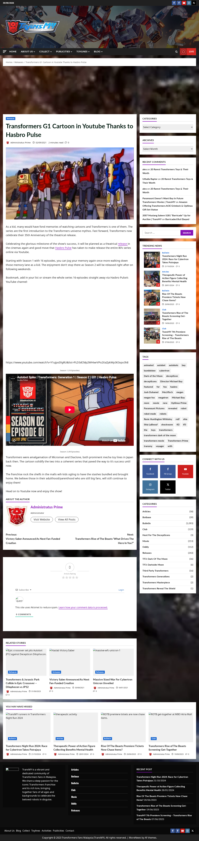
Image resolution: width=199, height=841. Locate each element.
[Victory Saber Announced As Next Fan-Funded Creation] (69, 662)
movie (156, 403)
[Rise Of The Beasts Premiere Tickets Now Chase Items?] (123, 727)
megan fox (149, 398)
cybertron (164, 371)
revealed (172, 408)
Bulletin (165, 253)
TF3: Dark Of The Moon (155, 559)
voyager (160, 446)
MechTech (167, 392)
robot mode (150, 414)
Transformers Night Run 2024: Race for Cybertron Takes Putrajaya (152, 260)
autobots (173, 365)
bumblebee (150, 371)
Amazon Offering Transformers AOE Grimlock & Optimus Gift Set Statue (167, 206)
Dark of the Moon (153, 376)
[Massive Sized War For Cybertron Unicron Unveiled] (113, 662)
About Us (27, 51)
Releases (10, 118)
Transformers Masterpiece (156, 582)
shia (185, 419)
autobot (161, 365)
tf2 (178, 424)
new (165, 403)
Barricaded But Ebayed (177, 219)
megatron (163, 398)
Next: (104, 539)
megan (179, 392)
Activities (46, 830)
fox (165, 387)
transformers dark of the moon (160, 435)
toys (153, 430)
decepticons (150, 381)
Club (164, 310)
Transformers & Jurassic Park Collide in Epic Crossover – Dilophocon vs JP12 (22, 683)
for (158, 387)
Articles (165, 272)
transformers (165, 430)
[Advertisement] (99, 89)
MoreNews (135, 837)
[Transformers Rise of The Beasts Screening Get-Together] (171, 727)
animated (149, 365)
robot (183, 408)
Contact (70, 830)
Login (121, 589)
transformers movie (154, 441)
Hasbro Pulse (63, 248)
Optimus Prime (179, 403)
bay (183, 365)
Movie (145, 541)
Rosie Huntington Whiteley (158, 419)
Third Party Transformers (155, 571)
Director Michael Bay (171, 381)
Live (191, 51)
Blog (97, 51)
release (123, 243)
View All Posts (66, 519)
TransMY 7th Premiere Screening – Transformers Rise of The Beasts (152, 336)
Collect (44, 51)
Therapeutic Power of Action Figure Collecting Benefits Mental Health (152, 279)
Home (12, 51)
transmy (148, 446)
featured (148, 387)
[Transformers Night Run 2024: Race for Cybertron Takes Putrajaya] (28, 727)
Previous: (33, 539)
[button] (4, 51)
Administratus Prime (20, 142)
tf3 (184, 424)
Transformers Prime (178, 441)
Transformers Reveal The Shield (158, 588)
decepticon (172, 376)
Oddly (145, 547)
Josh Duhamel (151, 392)
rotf (177, 419)
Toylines (81, 51)
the (145, 430)
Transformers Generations (156, 576)
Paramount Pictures (154, 408)
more (146, 403)
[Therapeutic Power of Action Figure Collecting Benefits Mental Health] (75, 727)
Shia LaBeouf (151, 424)
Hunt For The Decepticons (156, 535)
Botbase (146, 517)
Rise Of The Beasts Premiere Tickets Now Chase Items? (152, 298)
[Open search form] (176, 52)
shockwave (167, 424)
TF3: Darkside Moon (153, 565)
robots (163, 414)
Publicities (63, 51)
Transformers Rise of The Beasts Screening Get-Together (152, 317)
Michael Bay (178, 398)
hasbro (173, 387)
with (170, 446)
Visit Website (42, 519)
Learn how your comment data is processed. (83, 607)
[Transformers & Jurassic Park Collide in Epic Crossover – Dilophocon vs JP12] (26, 662)
